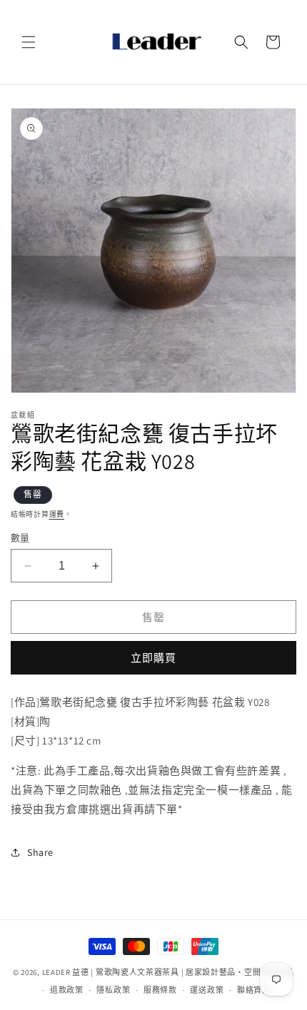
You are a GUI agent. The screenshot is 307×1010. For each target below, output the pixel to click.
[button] (28, 42)
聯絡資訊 (254, 990)
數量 (20, 538)
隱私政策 (113, 990)
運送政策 (206, 990)
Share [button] (40, 852)
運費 (56, 514)
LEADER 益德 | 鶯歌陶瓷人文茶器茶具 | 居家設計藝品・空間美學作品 (168, 972)
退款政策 (67, 990)
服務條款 (160, 990)
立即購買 (153, 658)
